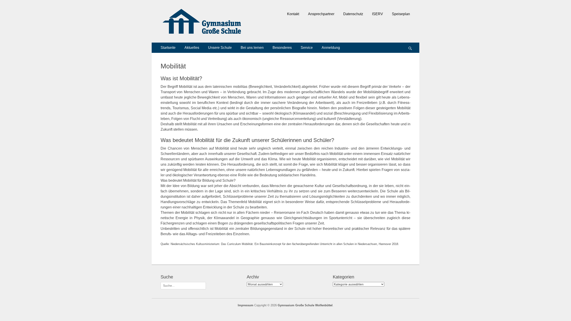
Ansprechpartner (321, 14)
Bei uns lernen (252, 47)
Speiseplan (401, 14)
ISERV (377, 14)
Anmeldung (331, 47)
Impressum (245, 305)
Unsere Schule (220, 47)
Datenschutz (353, 14)
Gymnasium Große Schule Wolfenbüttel (305, 305)
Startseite (168, 47)
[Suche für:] (183, 285)
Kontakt (293, 14)
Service (307, 47)
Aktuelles (191, 47)
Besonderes (282, 47)
